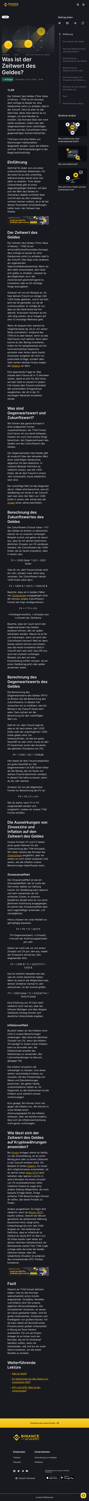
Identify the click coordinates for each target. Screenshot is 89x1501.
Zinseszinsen (19, 595)
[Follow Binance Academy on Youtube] (27, 1471)
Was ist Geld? (19, 1373)
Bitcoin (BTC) (36, 1212)
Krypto (15, 1152)
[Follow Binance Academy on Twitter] (18, 1471)
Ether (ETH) (32, 1172)
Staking (31, 1166)
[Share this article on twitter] (59, 23)
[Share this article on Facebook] (67, 23)
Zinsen (11, 502)
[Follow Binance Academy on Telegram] (23, 1471)
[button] (83, 4)
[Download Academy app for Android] (67, 1478)
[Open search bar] (77, 5)
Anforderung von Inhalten (46, 1457)
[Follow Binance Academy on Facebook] (14, 1471)
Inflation (16, 365)
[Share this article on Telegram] (75, 23)
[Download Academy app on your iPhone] (52, 1478)
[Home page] (11, 4)
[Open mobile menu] (83, 5)
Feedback (39, 1462)
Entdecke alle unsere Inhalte (42, 1423)
